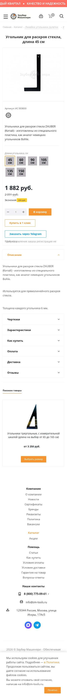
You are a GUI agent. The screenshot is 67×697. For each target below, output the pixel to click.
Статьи (33, 552)
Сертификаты (33, 504)
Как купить (33, 557)
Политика (33, 519)
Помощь (33, 547)
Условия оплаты (33, 562)
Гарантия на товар (33, 572)
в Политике (51, 662)
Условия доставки (33, 567)
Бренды (33, 509)
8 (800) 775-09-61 (35, 594)
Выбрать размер (33, 459)
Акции (33, 538)
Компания (33, 488)
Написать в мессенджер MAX (28, 625)
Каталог (33, 532)
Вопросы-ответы (33, 577)
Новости (33, 499)
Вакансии (33, 524)
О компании (33, 494)
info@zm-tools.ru (36, 602)
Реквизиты (33, 514)
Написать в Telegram (37, 625)
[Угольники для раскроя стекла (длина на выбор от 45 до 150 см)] (33, 73)
